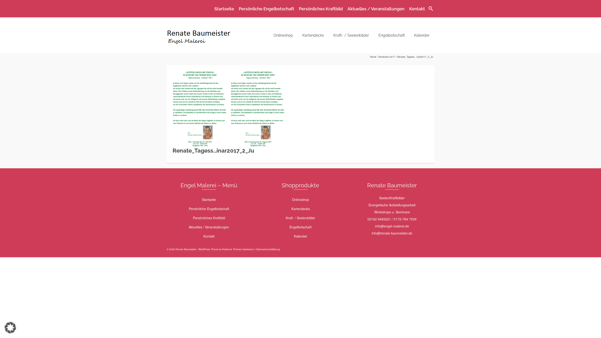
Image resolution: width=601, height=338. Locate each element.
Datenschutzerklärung (268, 249)
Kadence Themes (232, 249)
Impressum (248, 249)
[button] (10, 327)
